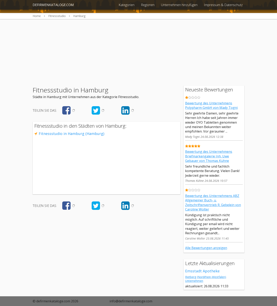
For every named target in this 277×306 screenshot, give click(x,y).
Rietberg (190, 277)
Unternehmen (194, 281)
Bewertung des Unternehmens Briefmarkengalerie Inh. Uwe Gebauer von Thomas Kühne (208, 156)
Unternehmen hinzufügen (179, 5)
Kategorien (126, 5)
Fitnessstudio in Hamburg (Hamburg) (71, 133)
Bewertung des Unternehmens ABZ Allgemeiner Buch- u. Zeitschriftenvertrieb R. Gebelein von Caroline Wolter (213, 203)
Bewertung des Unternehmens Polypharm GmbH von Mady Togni (211, 105)
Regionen (148, 5)
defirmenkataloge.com (53, 5)
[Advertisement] (138, 47)
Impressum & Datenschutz (223, 5)
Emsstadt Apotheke (202, 271)
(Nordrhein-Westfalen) (211, 277)
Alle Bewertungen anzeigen (206, 248)
